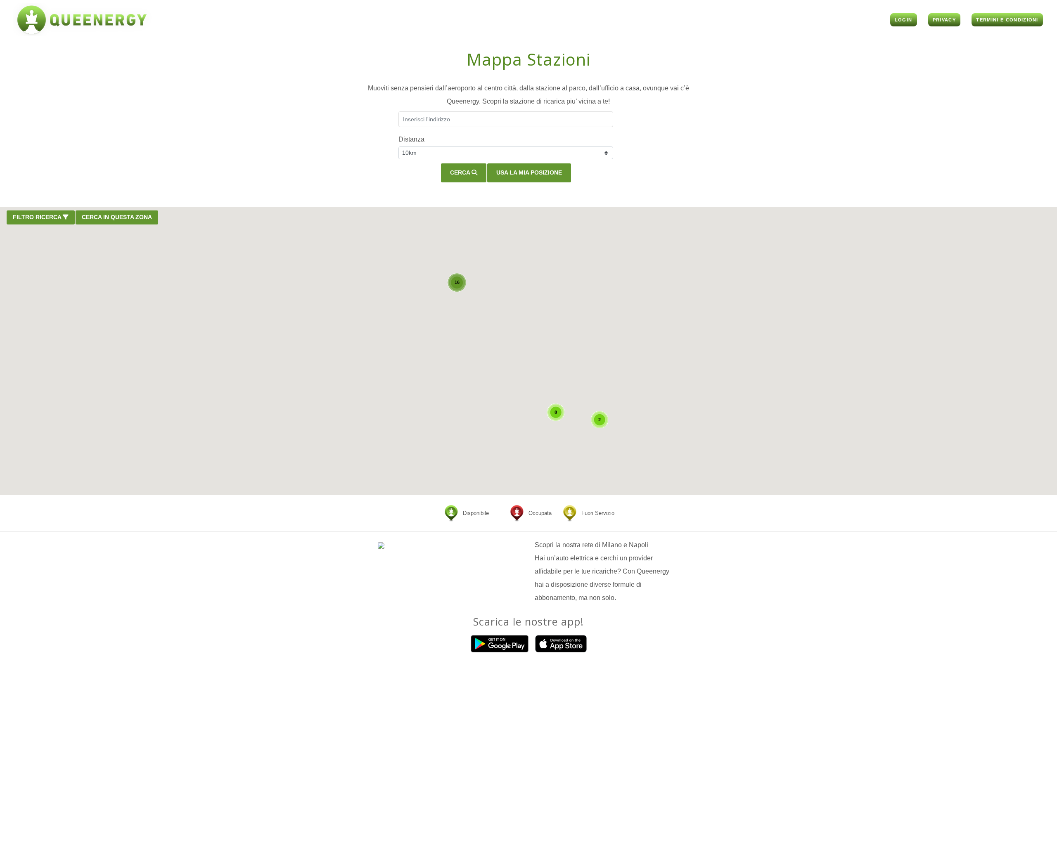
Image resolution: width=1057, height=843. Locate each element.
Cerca (461, 172)
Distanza (411, 139)
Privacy (944, 19)
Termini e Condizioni (1007, 19)
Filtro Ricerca (38, 217)
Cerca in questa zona (117, 217)
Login (903, 19)
